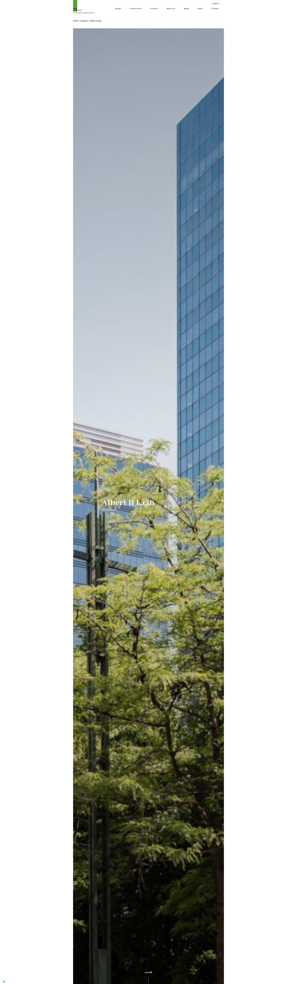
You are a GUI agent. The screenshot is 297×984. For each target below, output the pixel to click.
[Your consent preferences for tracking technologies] (4, 982)
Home (75, 21)
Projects (84, 21)
